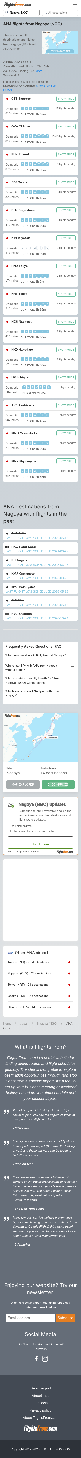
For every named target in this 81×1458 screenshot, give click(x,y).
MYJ (23, 587)
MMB (25, 433)
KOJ (23, 210)
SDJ (19, 182)
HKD (22, 349)
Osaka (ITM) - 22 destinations (28, 995)
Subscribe (65, 1318)
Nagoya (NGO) (47, 1023)
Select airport (40, 1388)
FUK (21, 154)
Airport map (40, 1395)
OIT (17, 600)
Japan (24, 1023)
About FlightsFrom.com (40, 1418)
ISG (20, 377)
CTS (21, 98)
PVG (22, 613)
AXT (18, 533)
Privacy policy (40, 1410)
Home (7, 1023)
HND (19, 266)
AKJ (22, 405)
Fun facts (40, 1403)
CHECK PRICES (58, 784)
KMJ (23, 573)
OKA (21, 126)
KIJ (19, 560)
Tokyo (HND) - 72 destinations (28, 962)
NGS (21, 321)
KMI (21, 238)
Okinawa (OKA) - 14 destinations (30, 1007)
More (39, 71)
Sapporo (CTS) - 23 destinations (30, 973)
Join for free (40, 844)
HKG (23, 546)
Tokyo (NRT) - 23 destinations (28, 984)
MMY (23, 461)
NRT (19, 293)
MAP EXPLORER (23, 784)
